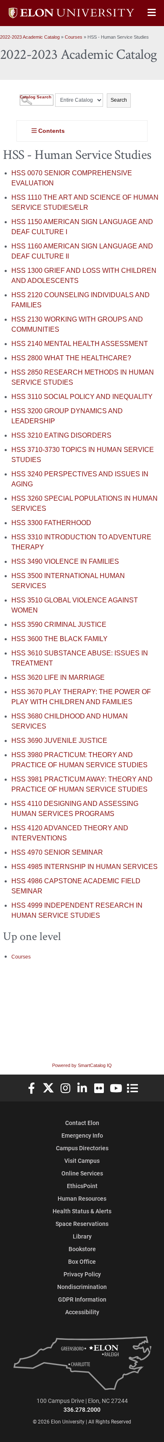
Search (119, 100)
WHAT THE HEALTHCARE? (71, 358)
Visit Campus (82, 1161)
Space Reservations (82, 1224)
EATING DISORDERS (61, 435)
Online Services (82, 1173)
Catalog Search (35, 97)
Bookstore (82, 1249)
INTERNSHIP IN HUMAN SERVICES (84, 866)
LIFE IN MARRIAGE (58, 677)
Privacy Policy (82, 1274)
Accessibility (82, 1312)
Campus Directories (82, 1148)
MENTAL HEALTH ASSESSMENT (79, 343)
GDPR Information (82, 1299)
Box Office (82, 1261)
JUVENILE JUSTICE (59, 740)
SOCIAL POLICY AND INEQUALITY (82, 396)
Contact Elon (82, 1123)
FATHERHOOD (51, 522)
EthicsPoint (82, 1186)
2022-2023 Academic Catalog (30, 37)
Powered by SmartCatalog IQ (82, 1065)
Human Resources (82, 1198)
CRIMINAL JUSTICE (58, 624)
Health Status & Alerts (82, 1211)
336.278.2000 (82, 1409)
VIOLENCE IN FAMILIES (65, 561)
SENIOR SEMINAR (57, 852)
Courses (73, 37)
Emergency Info (82, 1135)
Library (82, 1236)
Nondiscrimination (82, 1287)
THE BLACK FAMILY (59, 638)
